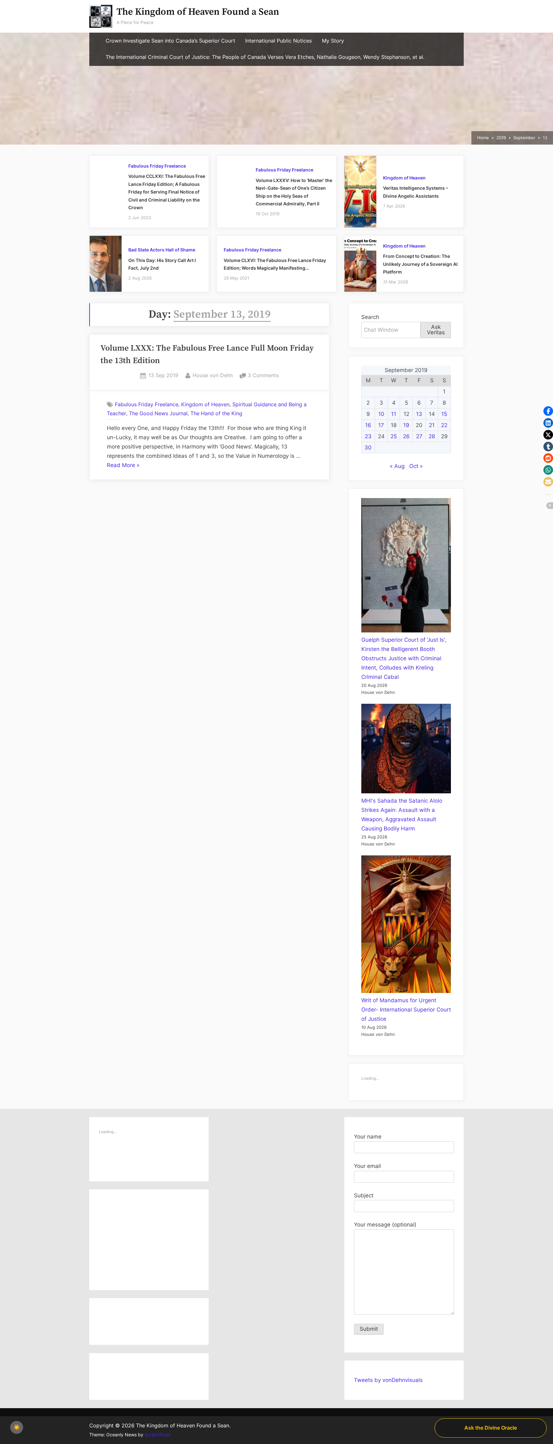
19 (406, 425)
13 (419, 414)
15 (444, 414)
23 (368, 436)
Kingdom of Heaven (404, 177)
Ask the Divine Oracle (490, 1427)
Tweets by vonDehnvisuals (388, 1380)
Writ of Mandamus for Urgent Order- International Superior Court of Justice (406, 1009)
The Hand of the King (216, 413)
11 (393, 414)
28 (432, 436)
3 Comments (263, 376)
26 (406, 436)
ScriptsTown (157, 1434)
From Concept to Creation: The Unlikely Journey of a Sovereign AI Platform (420, 263)
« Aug (397, 466)
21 (432, 425)
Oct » (416, 466)
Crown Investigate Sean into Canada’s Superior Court (170, 41)
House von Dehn (213, 375)
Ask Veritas (436, 330)
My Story (333, 41)
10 (381, 414)
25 (393, 436)
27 (419, 436)
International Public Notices (278, 41)
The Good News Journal (158, 413)
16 (368, 425)
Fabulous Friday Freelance (157, 166)
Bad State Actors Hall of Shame (161, 249)
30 (368, 447)
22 (444, 425)
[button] (548, 411)
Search (370, 317)
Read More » (123, 466)
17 (381, 425)
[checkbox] (16, 1427)
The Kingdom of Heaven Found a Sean (197, 12)
